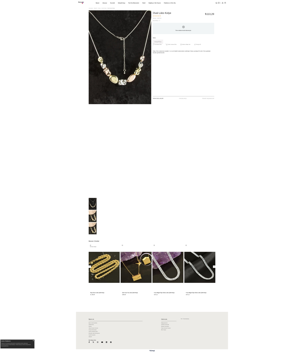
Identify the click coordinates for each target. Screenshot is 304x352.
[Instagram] (98, 342)
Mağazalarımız (164, 323)
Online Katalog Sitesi (93, 331)
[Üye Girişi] (222, 3)
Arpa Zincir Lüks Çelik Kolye (97, 292)
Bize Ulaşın (163, 329)
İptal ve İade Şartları (93, 323)
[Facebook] (90, 342)
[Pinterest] (112, 342)
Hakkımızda (91, 324)
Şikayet (90, 336)
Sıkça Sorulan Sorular (93, 328)
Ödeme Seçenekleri (208, 98)
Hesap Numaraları (93, 329)
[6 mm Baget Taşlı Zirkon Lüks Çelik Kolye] (168, 267)
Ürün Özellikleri (158, 98)
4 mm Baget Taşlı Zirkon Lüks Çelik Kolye (196, 292)
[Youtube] (103, 342)
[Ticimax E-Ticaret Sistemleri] (152, 351)
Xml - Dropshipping (185, 318)
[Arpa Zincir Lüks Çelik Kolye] (104, 267)
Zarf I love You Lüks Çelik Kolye (130, 292)
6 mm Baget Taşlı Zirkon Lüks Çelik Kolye (164, 292)
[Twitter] (94, 342)
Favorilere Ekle (90, 245)
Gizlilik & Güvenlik (165, 324)
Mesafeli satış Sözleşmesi (94, 333)
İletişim (90, 326)
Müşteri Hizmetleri (165, 326)
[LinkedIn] (107, 342)
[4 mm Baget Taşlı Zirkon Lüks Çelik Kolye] (199, 267)
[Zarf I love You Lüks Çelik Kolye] (136, 267)
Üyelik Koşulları (92, 335)
